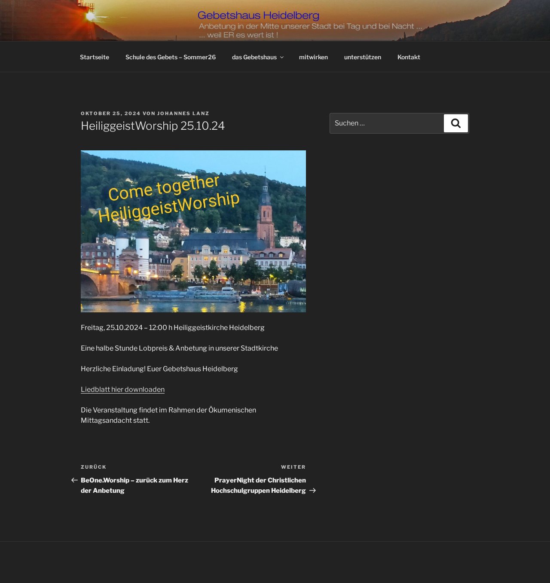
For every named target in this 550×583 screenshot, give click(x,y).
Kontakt (408, 57)
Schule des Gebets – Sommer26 (170, 57)
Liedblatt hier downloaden (123, 389)
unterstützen (362, 57)
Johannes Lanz (183, 113)
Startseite (94, 57)
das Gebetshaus (254, 57)
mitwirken (313, 57)
